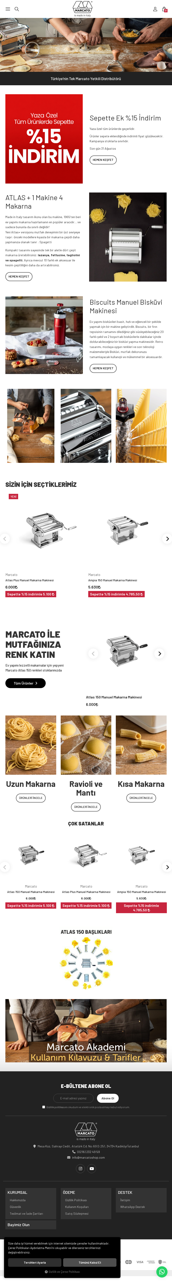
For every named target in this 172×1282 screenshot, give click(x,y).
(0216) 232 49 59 (88, 1152)
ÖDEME (69, 1192)
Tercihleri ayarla (35, 1262)
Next (159, 653)
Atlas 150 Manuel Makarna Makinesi (114, 697)
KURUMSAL (17, 1192)
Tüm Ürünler (24, 683)
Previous (93, 653)
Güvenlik (15, 1207)
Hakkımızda (18, 1200)
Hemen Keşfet (103, 160)
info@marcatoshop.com (88, 1157)
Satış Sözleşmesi (76, 1213)
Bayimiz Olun (19, 1225)
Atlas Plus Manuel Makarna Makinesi (29, 580)
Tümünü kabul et (90, 1262)
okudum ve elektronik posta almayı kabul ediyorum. (88, 1107)
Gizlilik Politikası (76, 1200)
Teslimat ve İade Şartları (26, 1213)
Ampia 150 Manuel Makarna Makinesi (112, 580)
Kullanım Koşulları (77, 1207)
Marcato (11, 575)
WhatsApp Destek (132, 1207)
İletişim (125, 1200)
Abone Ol (107, 1098)
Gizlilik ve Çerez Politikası (64, 1271)
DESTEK (125, 1192)
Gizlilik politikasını (57, 1107)
